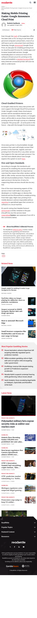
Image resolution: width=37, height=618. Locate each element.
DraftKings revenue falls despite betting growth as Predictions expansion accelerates (18, 368)
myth (15, 36)
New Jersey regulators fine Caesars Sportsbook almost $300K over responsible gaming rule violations (12, 454)
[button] (30, 2)
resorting (4, 202)
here (23, 159)
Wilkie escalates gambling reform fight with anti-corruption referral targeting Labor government (18, 360)
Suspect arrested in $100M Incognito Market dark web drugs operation (11, 311)
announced (19, 45)
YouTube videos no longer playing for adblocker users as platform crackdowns (13, 300)
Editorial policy (17, 230)
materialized (5, 215)
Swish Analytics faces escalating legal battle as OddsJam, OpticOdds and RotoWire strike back (20, 382)
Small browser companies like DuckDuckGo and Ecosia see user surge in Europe (13, 333)
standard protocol (23, 59)
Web (3, 256)
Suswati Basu (5, 430)
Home (3, 6)
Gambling (4, 435)
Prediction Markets (8, 418)
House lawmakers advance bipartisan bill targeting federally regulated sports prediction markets (19, 352)
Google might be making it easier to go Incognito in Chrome (15, 289)
